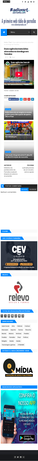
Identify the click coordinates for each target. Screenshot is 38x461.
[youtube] (28, 2)
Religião (4, 341)
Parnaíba (12, 337)
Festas (7, 131)
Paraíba (4, 337)
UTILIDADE (21, 345)
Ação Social (5, 326)
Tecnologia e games (8, 345)
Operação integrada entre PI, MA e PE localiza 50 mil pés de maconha (18, 156)
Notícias (8, 109)
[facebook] (22, 2)
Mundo (4, 333)
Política (25, 337)
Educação (5, 330)
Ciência (19, 326)
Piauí (10, 42)
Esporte (13, 330)
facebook (33, 189)
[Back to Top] (23, 457)
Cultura (27, 326)
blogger (24, 189)
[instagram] (31, 2)
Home (6, 42)
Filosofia (28, 330)
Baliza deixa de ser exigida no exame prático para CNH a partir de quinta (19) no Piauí (18, 114)
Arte (13, 326)
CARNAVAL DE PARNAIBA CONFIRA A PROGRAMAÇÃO (17, 136)
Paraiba (26, 333)
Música (11, 333)
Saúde (12, 341)
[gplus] (34, 2)
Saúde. (18, 341)
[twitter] (25, 2)
